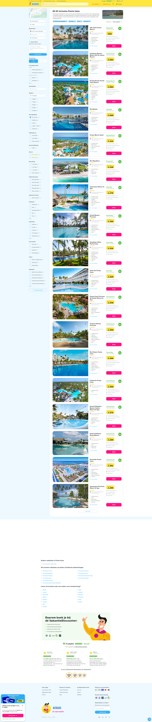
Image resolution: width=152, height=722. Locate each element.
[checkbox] (38, 69)
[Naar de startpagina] (34, 4)
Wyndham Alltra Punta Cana (95, 243)
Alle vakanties (95, 4)
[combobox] (64, 4)
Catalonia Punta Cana (95, 381)
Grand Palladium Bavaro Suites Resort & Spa (96, 408)
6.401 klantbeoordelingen (81, 646)
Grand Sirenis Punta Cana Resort (97, 81)
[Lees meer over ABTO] (120, 1)
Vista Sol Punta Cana (95, 271)
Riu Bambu (93, 109)
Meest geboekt (116, 21)
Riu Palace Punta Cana (96, 353)
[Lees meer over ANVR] (117, 1)
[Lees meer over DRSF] (60, 635)
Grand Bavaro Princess (95, 216)
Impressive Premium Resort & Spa (97, 487)
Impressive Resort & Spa (97, 187)
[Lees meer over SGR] (119, 1)
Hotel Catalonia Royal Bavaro (95, 434)
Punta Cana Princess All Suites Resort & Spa (97, 298)
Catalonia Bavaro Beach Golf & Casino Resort (97, 55)
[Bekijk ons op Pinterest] (106, 717)
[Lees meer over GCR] (122, 1)
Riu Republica (95, 161)
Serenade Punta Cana (95, 460)
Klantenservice (106, 4)
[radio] (38, 135)
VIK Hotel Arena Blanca (95, 28)
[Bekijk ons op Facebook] (99, 717)
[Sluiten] (22, 705)
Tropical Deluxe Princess (95, 324)
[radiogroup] (38, 138)
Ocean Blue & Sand (96, 135)
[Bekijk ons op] (103, 717)
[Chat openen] (149, 719)
